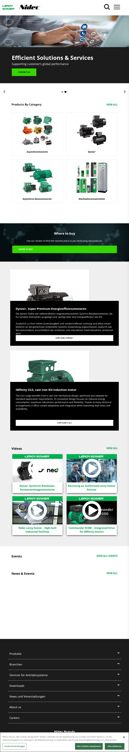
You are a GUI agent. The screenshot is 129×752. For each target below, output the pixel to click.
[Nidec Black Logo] (39, 7)
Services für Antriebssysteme (28, 675)
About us (15, 707)
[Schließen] (124, 737)
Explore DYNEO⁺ (64, 338)
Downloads (16, 686)
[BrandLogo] (8, 7)
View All (112, 104)
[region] (64, 742)
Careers (14, 718)
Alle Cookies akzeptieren (89, 746)
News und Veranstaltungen (27, 696)
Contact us (24, 72)
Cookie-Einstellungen (14, 746)
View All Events (107, 556)
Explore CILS (64, 422)
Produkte (15, 654)
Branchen (15, 664)
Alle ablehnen (114, 746)
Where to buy (26, 249)
